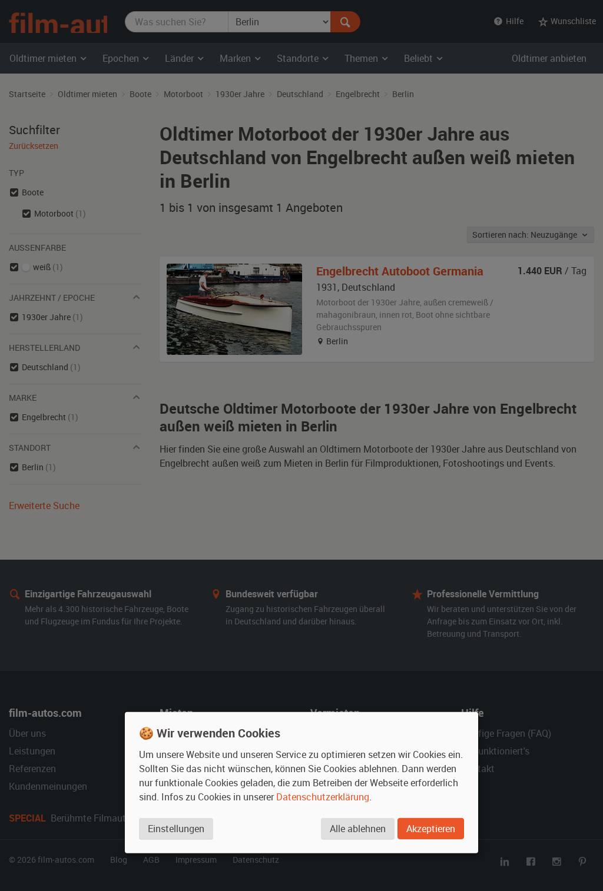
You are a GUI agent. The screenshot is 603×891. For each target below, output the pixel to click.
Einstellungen (176, 828)
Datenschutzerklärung (322, 796)
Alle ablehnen (358, 828)
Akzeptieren (430, 828)
